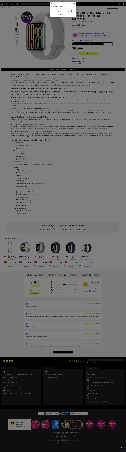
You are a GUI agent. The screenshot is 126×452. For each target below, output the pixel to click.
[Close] (74, 3)
